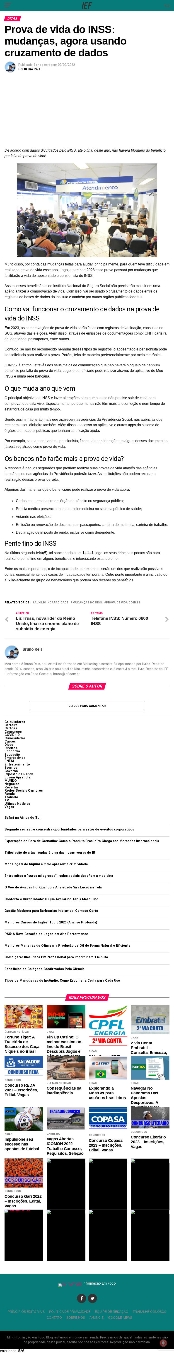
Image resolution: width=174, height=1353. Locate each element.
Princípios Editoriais (26, 1311)
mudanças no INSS (87, 602)
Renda (10, 794)
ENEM (9, 761)
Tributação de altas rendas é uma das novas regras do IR (50, 853)
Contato (54, 1317)
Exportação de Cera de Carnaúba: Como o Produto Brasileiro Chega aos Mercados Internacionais (82, 841)
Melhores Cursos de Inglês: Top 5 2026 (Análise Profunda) (51, 922)
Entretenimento (17, 764)
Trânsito (11, 797)
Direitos (11, 748)
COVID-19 (12, 735)
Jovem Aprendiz (17, 777)
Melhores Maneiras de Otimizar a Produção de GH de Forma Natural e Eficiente (67, 946)
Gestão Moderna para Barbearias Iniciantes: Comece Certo (51, 911)
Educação (12, 755)
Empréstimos (15, 758)
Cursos (10, 741)
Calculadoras (15, 722)
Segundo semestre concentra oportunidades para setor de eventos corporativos (69, 829)
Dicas (9, 745)
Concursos (13, 732)
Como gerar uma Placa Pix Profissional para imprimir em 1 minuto (56, 957)
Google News (120, 1317)
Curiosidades (15, 738)
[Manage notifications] (163, 1343)
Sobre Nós (75, 1317)
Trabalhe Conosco (150, 1311)
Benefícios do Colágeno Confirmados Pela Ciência (45, 969)
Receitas (12, 787)
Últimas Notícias (17, 804)
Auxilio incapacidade (51, 602)
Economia (12, 751)
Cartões (11, 728)
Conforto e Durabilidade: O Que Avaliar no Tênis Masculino (51, 899)
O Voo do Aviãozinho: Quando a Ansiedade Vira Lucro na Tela (53, 887)
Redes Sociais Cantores (24, 791)
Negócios (12, 784)
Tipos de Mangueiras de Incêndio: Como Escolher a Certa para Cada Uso (62, 981)
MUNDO (11, 781)
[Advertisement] (87, 113)
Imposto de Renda (19, 774)
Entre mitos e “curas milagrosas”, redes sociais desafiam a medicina (59, 876)
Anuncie (96, 1317)
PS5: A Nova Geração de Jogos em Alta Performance (46, 934)
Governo (11, 771)
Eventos (11, 768)
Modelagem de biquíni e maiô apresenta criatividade (46, 864)
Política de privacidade (69, 1311)
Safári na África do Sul (22, 818)
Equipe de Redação (111, 1311)
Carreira (11, 725)
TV (7, 800)
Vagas (9, 807)
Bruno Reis (32, 69)
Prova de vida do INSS (123, 602)
